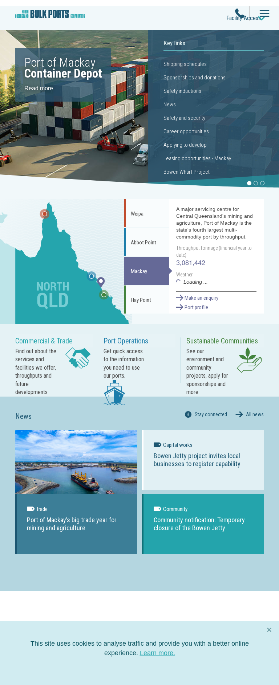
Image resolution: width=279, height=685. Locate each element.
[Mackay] (101, 287)
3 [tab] (262, 183)
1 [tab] (249, 183)
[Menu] (261, 14)
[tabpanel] (139, 108)
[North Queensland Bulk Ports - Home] (50, 17)
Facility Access (243, 18)
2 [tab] (256, 183)
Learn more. (157, 653)
